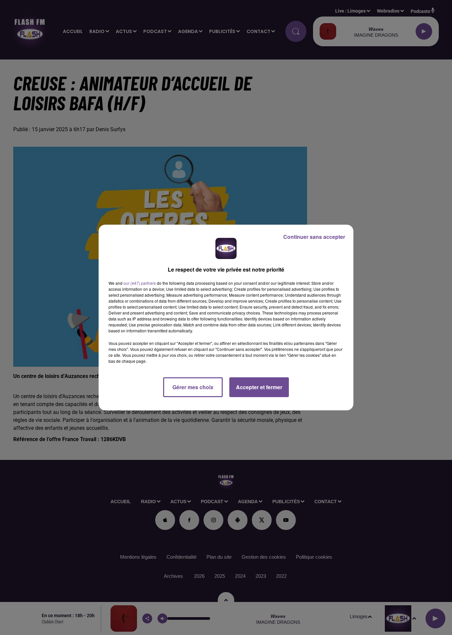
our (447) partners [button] (139, 283)
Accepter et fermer (259, 387)
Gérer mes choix (192, 387)
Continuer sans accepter (314, 237)
